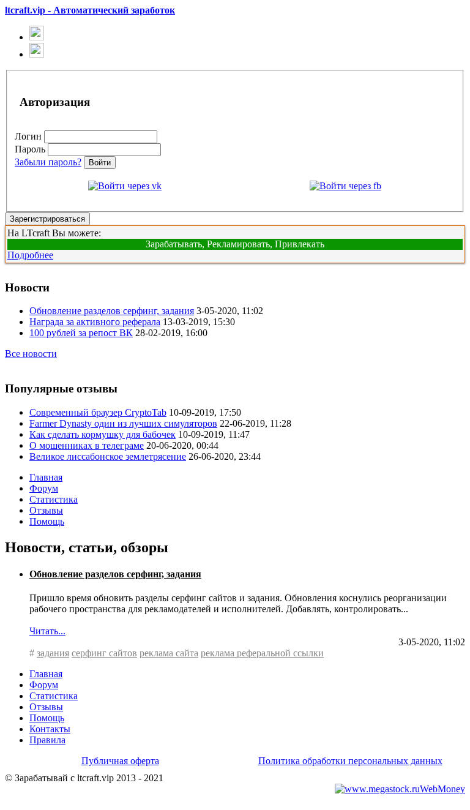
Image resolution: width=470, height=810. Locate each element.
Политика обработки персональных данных (350, 761)
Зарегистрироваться (47, 218)
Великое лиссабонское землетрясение (107, 456)
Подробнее (30, 255)
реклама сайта (169, 653)
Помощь (46, 521)
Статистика (53, 499)
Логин (28, 136)
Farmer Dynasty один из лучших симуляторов (123, 423)
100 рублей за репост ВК (81, 333)
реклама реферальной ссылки (262, 653)
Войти (100, 162)
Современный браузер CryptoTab (97, 412)
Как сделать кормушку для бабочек (102, 434)
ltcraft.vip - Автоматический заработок (90, 10)
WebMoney (442, 789)
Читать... (47, 631)
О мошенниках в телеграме (86, 445)
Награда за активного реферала (94, 322)
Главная (45, 477)
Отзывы (46, 510)
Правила (47, 740)
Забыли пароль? (48, 162)
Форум (43, 488)
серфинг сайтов (104, 653)
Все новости (31, 353)
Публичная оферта (120, 761)
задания (53, 653)
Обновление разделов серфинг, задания (111, 311)
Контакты (49, 729)
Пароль (30, 149)
